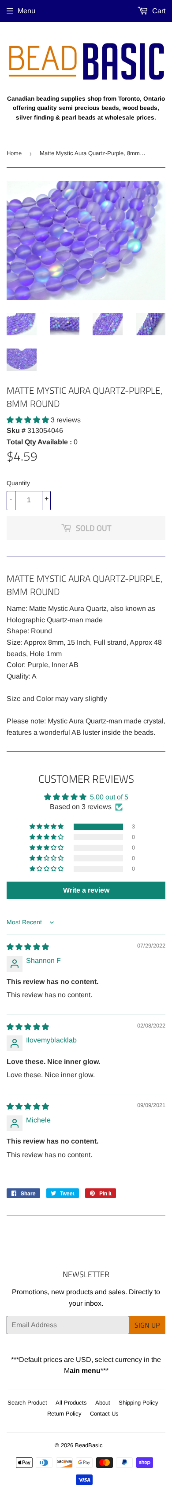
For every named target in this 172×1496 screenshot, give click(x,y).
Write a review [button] (86, 890)
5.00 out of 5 (109, 797)
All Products (71, 1402)
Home (14, 153)
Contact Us (104, 1413)
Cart (157, 11)
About (102, 1402)
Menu (26, 11)
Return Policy (64, 1413)
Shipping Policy (138, 1402)
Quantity (18, 483)
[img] (28, 947)
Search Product (27, 1402)
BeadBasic (89, 1445)
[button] (29, 420)
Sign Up (147, 1325)
